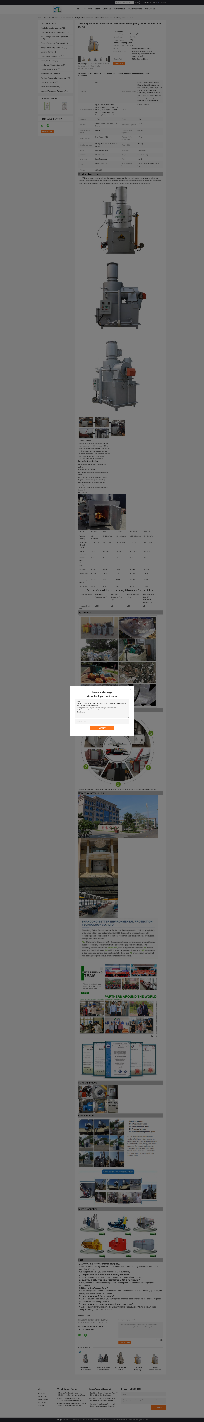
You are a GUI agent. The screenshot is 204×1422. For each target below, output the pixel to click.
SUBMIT (102, 728)
